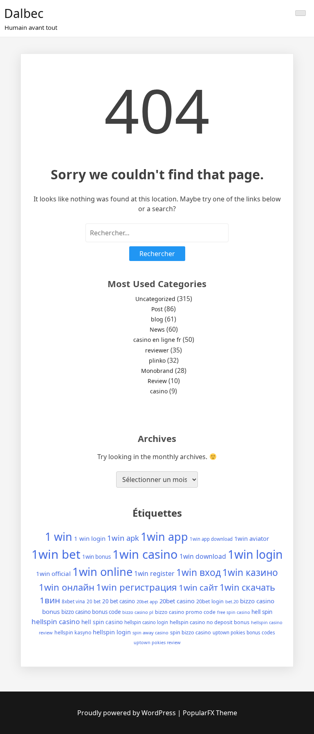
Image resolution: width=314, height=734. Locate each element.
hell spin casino (102, 622)
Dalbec (23, 13)
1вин (50, 600)
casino (159, 391)
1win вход (198, 572)
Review (157, 381)
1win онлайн (66, 587)
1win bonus (96, 556)
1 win (58, 536)
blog (157, 319)
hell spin (261, 612)
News (157, 329)
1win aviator (251, 538)
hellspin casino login (146, 622)
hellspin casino (55, 621)
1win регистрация (136, 587)
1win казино (250, 572)
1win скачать (247, 587)
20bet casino (177, 601)
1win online (102, 571)
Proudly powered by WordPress (127, 712)
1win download (202, 556)
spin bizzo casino (190, 632)
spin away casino (150, 632)
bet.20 (231, 601)
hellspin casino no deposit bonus (209, 622)
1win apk (123, 538)
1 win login (89, 538)
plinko (157, 360)
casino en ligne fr (157, 340)
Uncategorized (155, 299)
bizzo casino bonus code (91, 612)
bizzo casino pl (137, 612)
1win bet (56, 554)
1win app (164, 536)
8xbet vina (73, 601)
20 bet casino (118, 601)
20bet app (147, 601)
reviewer (157, 350)
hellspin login (112, 632)
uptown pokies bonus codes (244, 632)
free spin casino (233, 612)
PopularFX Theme (210, 712)
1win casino (145, 554)
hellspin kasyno (72, 632)
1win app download (211, 539)
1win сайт (198, 587)
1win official (53, 573)
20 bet (94, 601)
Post (157, 309)
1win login (255, 554)
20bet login (210, 601)
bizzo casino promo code (185, 612)
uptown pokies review (157, 642)
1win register (154, 573)
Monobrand (157, 371)
